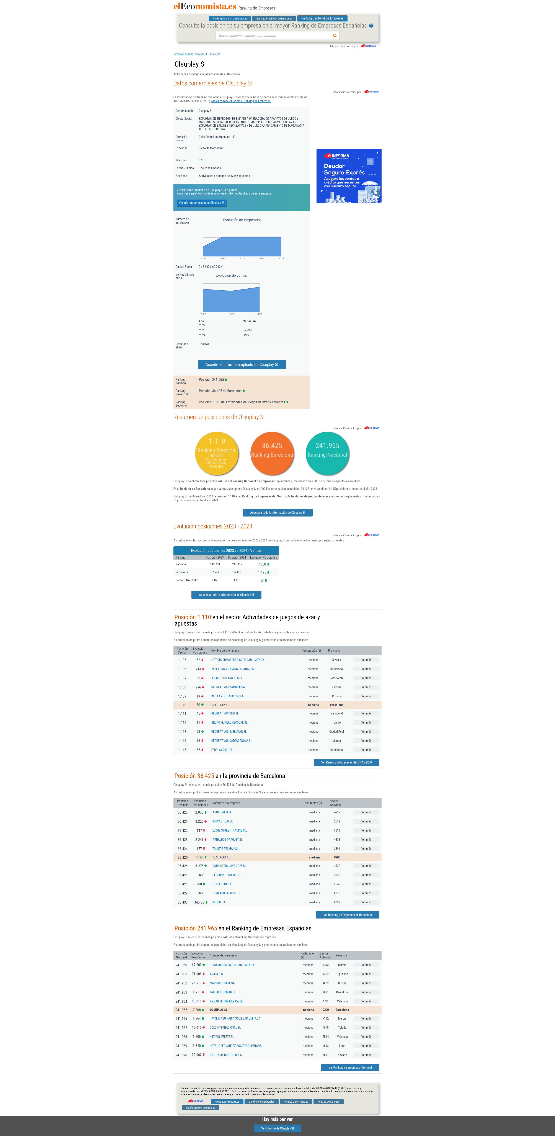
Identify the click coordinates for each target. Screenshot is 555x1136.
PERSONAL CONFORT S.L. (227, 875)
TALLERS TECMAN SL (225, 848)
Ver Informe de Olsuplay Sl (277, 1128)
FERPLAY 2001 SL (222, 750)
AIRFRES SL (217, 974)
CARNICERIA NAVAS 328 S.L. (229, 866)
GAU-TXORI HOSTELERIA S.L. (227, 1055)
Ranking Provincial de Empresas (274, 18)
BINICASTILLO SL (222, 821)
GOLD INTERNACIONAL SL (225, 1027)
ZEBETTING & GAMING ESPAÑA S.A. (233, 669)
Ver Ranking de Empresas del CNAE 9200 (346, 762)
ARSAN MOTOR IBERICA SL (226, 1001)
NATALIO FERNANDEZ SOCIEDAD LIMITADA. (236, 1046)
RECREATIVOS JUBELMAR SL (228, 731)
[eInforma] (195, 1099)
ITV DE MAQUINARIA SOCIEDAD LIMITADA (235, 1018)
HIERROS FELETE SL (222, 1036)
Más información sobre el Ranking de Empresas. (241, 101)
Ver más (366, 660)
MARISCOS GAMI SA (222, 983)
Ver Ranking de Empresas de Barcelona (347, 915)
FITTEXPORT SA (222, 884)
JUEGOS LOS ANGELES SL (227, 678)
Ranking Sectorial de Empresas (322, 18)
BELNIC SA (218, 902)
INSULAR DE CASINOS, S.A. (227, 696)
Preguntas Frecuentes (227, 1101)
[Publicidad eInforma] (349, 202)
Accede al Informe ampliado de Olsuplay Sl (242, 364)
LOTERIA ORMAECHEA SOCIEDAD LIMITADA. (238, 660)
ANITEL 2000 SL (222, 812)
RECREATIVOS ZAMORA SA (228, 687)
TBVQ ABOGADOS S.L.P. (226, 893)
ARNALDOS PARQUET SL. (227, 839)
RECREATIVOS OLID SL (224, 713)
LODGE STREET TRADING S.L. (229, 830)
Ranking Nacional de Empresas (230, 18)
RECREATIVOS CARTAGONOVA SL (231, 740)
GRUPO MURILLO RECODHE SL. (229, 722)
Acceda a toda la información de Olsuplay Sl (277, 513)
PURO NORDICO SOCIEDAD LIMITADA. (232, 965)
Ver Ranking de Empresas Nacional (350, 1067)
